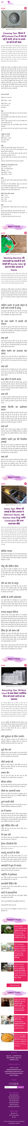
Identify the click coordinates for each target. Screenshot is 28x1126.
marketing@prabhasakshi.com (14, 1071)
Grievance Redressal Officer (14, 1073)
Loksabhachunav (15, 1097)
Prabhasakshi (15, 1095)
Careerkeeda (14, 1100)
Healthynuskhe (14, 1102)
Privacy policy (15, 1115)
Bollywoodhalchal (15, 1106)
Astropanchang (14, 1099)
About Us (14, 1113)
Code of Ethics (14, 1075)
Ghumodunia (14, 1104)
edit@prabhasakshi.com (14, 1069)
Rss (14, 1117)
